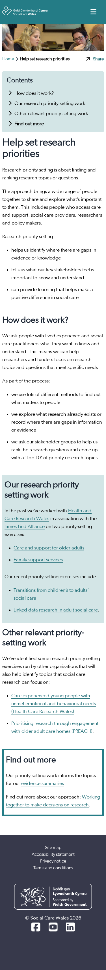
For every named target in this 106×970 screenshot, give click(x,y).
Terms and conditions (53, 868)
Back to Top (86, 937)
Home (8, 59)
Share (98, 59)
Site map (53, 847)
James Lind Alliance (25, 526)
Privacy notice (53, 861)
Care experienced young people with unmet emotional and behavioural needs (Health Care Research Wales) (53, 703)
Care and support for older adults (49, 548)
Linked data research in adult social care (56, 610)
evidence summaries (42, 783)
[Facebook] (35, 927)
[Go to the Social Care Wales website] (24, 11)
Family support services (38, 559)
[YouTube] (53, 927)
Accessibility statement (53, 854)
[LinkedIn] (70, 927)
